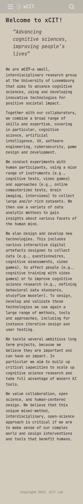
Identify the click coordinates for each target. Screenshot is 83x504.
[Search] (72, 6)
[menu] (10, 6)
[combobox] (72, 6)
